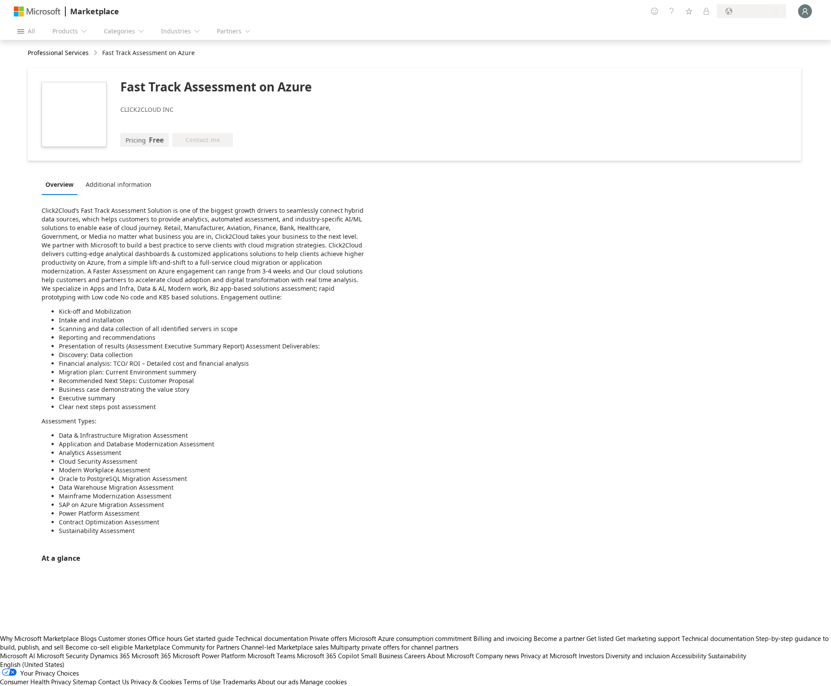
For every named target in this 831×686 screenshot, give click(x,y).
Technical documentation (271, 638)
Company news (497, 655)
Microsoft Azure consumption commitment (411, 638)
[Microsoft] (37, 11)
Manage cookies (323, 681)
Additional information (118, 184)
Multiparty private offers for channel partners (394, 647)
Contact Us (113, 681)
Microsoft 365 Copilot (328, 655)
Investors (591, 655)
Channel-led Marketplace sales (285, 647)
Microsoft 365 (151, 655)
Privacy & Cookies (156, 681)
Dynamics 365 (110, 655)
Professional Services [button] (58, 53)
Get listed (600, 638)
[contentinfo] (96, 53)
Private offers (328, 638)
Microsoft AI (17, 655)
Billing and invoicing (502, 638)
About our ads (278, 681)
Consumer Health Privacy (35, 681)
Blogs (89, 638)
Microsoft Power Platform (209, 655)
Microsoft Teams (271, 655)
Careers (414, 655)
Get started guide (209, 638)
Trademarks (239, 681)
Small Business (382, 655)
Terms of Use (202, 681)
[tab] (62, 184)
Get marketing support (647, 638)
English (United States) (32, 664)
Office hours (165, 638)
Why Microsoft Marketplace (39, 638)
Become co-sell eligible (99, 647)
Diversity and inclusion (638, 655)
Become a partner (559, 638)
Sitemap (85, 681)
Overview (59, 184)
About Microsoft (450, 655)
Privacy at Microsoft (549, 655)
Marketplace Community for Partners (187, 647)
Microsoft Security (62, 655)
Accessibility (688, 655)
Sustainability (727, 655)
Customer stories (122, 638)
